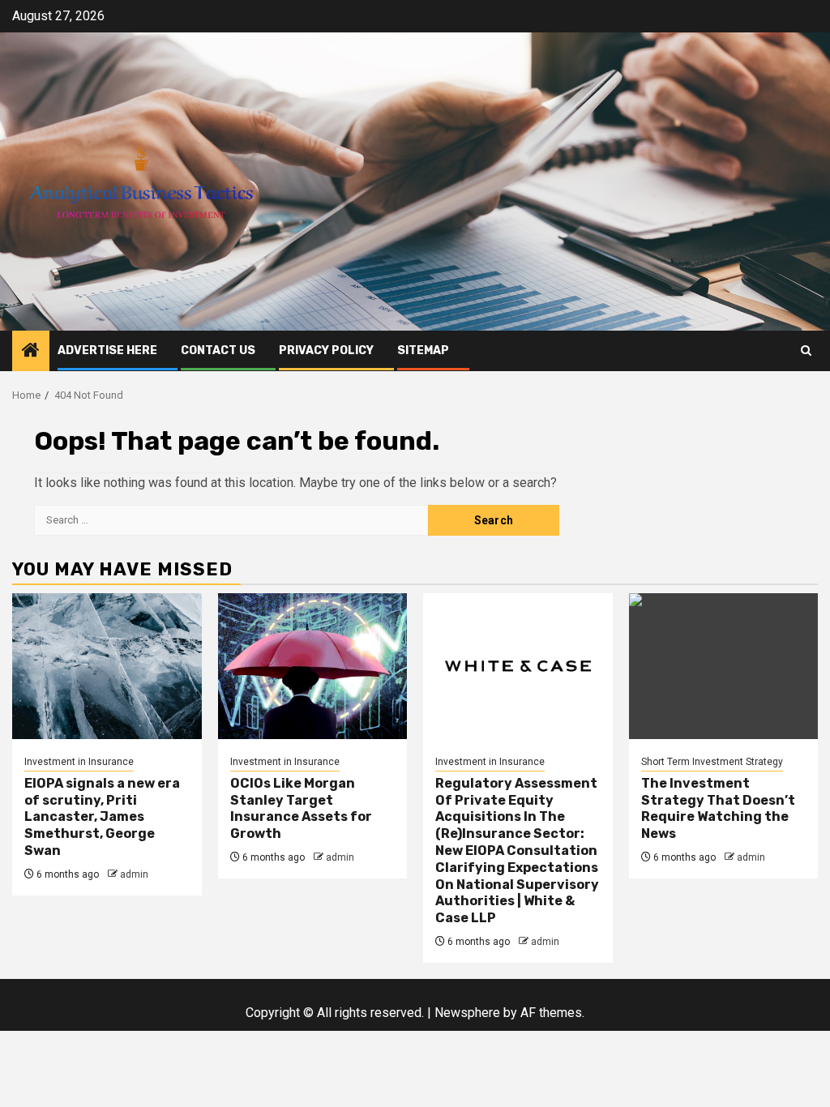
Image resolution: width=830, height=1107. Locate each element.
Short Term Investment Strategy (712, 761)
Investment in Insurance (79, 761)
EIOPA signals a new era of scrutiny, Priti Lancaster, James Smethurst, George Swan (102, 817)
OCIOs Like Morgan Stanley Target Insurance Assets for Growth (301, 808)
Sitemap (423, 350)
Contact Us (218, 350)
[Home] (31, 351)
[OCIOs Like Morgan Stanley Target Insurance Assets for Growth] (313, 666)
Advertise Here (107, 350)
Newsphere (467, 1012)
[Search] (806, 350)
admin (134, 874)
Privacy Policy (326, 350)
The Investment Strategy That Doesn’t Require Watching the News (718, 808)
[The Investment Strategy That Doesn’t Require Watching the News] (724, 666)
